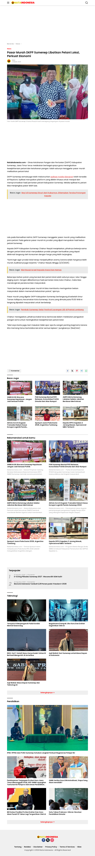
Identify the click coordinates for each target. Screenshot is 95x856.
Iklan (79, 847)
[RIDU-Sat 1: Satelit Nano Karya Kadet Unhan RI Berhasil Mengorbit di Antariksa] (26, 640)
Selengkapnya (46, 692)
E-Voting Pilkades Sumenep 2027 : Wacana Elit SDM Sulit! (38, 577)
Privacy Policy (51, 847)
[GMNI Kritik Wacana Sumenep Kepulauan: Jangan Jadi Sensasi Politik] (19, 388)
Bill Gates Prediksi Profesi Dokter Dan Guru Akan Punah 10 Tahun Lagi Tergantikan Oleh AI (26, 813)
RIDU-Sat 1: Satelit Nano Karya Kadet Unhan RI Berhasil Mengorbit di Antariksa (26, 654)
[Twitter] (48, 840)
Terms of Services (67, 847)
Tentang (17, 847)
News (9, 49)
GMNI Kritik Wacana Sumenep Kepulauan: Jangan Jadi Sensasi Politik (19, 399)
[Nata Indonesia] (23, 2)
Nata (13, 60)
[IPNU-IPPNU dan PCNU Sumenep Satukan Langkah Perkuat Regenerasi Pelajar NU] (47, 728)
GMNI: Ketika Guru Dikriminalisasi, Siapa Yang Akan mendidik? (68, 781)
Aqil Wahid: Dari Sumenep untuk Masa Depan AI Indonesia (68, 654)
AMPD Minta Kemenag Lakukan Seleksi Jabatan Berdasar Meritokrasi (73, 399)
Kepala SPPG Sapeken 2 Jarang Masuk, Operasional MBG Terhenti (74, 425)
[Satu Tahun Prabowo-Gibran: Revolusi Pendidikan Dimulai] (68, 799)
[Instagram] (52, 840)
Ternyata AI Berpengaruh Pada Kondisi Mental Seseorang (23, 625)
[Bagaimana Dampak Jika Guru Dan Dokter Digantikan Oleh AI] (68, 610)
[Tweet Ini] (72, 371)
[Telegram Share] (81, 371)
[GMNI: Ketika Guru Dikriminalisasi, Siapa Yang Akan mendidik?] (68, 767)
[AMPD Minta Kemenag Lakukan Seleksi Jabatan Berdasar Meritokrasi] (75, 388)
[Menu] (8, 3)
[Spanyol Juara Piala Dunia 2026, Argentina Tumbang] (47, 413)
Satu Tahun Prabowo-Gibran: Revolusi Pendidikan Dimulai (65, 813)
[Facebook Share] (67, 371)
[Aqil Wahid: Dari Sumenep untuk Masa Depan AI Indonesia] (68, 640)
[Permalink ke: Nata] (9, 61)
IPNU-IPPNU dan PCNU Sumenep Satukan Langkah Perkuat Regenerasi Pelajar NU (41, 753)
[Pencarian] (86, 3)
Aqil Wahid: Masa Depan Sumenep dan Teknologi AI (23, 684)
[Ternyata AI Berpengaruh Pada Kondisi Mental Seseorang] (26, 610)
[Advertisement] (47, 24)
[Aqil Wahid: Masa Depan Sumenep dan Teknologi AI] (26, 670)
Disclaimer (38, 847)
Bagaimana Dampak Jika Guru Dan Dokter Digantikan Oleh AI (67, 625)
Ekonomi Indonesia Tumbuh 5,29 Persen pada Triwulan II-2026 (40, 584)
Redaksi (27, 847)
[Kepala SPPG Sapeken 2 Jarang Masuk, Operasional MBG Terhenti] (75, 413)
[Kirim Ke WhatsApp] (86, 371)
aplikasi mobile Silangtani (62, 176)
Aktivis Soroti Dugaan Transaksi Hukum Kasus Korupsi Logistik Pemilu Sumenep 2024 (17, 425)
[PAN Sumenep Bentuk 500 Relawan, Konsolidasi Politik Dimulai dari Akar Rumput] (47, 388)
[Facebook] (43, 840)
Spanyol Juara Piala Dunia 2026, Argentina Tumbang (46, 424)
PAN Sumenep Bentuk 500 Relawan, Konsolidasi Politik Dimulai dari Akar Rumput (47, 399)
